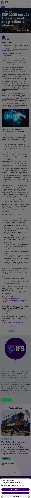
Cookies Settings (15, 496)
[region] (15, 488)
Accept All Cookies (15, 489)
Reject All (15, 493)
